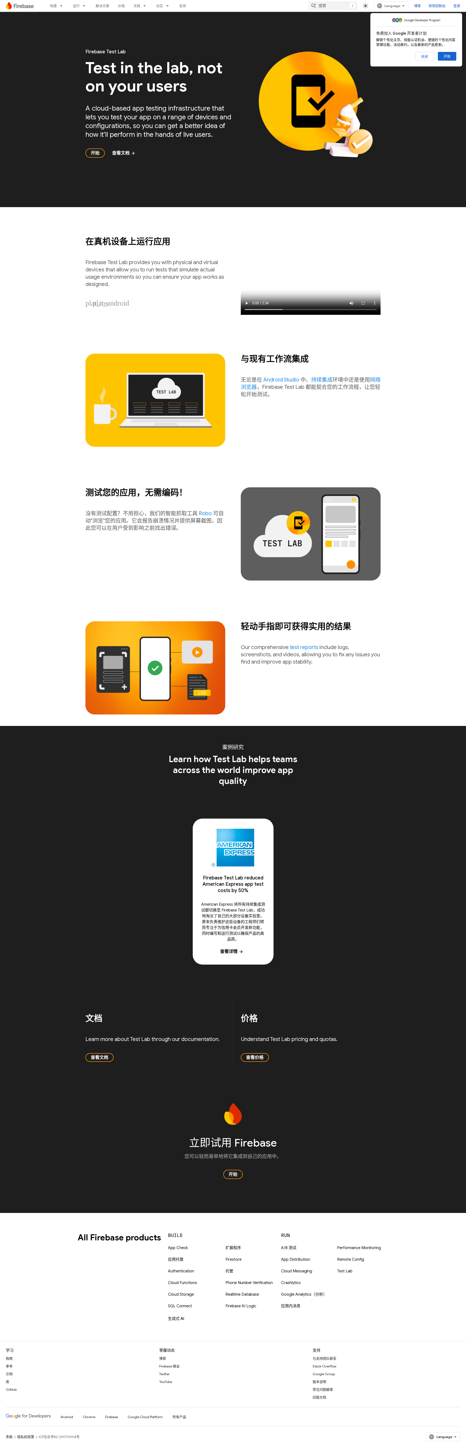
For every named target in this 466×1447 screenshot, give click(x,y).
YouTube (165, 1382)
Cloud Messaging (296, 1271)
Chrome (89, 1417)
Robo (205, 513)
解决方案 (102, 6)
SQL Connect (180, 1306)
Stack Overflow (324, 1366)
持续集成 (322, 379)
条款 (9, 1437)
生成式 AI (176, 1318)
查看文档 (123, 153)
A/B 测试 (288, 1247)
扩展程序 (233, 1247)
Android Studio (281, 379)
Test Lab (344, 1271)
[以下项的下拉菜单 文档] (146, 6)
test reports (304, 647)
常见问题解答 (323, 1389)
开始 (447, 56)
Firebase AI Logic (240, 1306)
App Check (178, 1247)
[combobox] (333, 5)
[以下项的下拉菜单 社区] (169, 6)
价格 (121, 6)
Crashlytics (291, 1282)
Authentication (181, 1271)
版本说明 (319, 1382)
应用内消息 (290, 1306)
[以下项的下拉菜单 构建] (62, 6)
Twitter (164, 1374)
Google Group (324, 1374)
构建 (53, 6)
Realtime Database (242, 1294)
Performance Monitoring (359, 1247)
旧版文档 (319, 1397)
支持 (182, 6)
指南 (9, 1358)
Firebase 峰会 (169, 1366)
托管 (229, 1271)
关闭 (424, 56)
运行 (76, 6)
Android (66, 1417)
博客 (417, 6)
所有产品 (179, 1417)
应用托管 (175, 1259)
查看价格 (255, 1057)
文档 (136, 6)
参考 (9, 1366)
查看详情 (231, 951)
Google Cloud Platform (145, 1417)
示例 (9, 1374)
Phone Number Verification (249, 1282)
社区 (159, 6)
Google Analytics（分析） (304, 1294)
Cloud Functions (182, 1282)
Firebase (111, 1417)
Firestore (233, 1259)
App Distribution (295, 1259)
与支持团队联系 (324, 1358)
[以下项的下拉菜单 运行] (85, 6)
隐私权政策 (25, 1437)
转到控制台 (437, 6)
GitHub (11, 1389)
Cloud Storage (181, 1294)
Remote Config (350, 1259)
